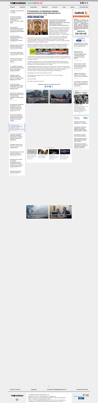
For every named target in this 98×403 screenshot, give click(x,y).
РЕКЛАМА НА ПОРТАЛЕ (82, 389)
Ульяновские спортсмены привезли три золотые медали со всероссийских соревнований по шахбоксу (80, 128)
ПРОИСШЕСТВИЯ (83, 7)
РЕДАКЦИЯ (34, 389)
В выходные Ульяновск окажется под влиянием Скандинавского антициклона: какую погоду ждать (16, 19)
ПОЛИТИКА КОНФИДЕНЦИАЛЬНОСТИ (56, 389)
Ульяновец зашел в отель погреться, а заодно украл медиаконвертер (16, 146)
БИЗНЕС (73, 7)
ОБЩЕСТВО (44, 7)
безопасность (36, 17)
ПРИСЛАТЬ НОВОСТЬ (15, 389)
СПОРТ (64, 7)
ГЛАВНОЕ (12, 7)
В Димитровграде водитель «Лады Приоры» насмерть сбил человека (80, 140)
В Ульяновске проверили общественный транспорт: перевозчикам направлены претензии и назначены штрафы (16, 117)
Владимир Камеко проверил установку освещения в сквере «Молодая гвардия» (17, 46)
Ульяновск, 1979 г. (78, 104)
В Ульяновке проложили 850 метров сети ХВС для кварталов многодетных (17, 153)
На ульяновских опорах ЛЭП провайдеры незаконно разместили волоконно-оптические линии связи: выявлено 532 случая (17, 107)
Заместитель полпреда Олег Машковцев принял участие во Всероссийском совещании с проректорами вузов (17, 95)
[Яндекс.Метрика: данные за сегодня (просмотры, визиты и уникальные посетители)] (78, 396)
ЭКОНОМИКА (33, 7)
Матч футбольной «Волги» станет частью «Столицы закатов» (16, 60)
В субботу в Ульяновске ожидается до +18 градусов (80, 122)
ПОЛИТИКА (22, 7)
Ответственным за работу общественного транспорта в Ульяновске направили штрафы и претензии (81, 145)
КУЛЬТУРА (55, 7)
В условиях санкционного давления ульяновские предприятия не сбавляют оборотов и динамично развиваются (16, 136)
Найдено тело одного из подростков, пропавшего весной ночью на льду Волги (81, 75)
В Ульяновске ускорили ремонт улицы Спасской (80, 135)
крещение (30, 17)
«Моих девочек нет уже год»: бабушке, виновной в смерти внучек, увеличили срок (81, 45)
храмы (42, 17)
